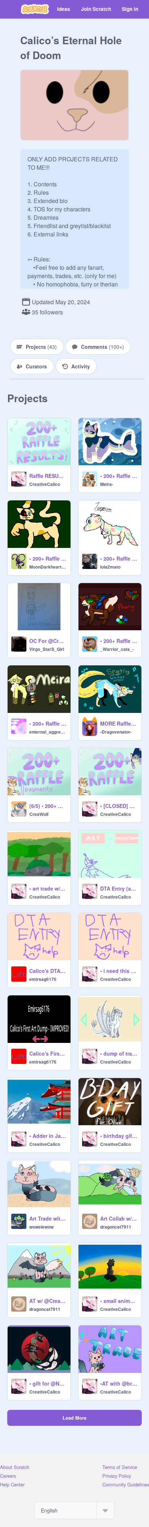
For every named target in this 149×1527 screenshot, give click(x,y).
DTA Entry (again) (118, 888)
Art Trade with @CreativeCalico (47, 1218)
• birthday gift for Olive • (118, 1135)
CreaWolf (38, 814)
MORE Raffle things (118, 723)
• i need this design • (118, 970)
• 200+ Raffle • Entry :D (118, 475)
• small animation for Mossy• (118, 1300)
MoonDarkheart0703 (47, 567)
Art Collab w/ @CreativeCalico (118, 1218)
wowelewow (41, 1226)
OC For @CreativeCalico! (47, 640)
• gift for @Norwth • (47, 1383)
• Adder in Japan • (47, 1135)
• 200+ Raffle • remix (47, 723)
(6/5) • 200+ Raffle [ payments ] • (47, 805)
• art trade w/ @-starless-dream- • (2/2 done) (47, 888)
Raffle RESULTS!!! (47, 475)
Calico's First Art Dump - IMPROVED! (47, 1053)
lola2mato (110, 567)
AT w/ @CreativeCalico (47, 1300)
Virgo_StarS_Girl (46, 649)
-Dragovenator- (116, 732)
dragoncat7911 (115, 1226)
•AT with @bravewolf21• (118, 1383)
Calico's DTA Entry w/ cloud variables (47, 970)
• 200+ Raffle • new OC (118, 640)
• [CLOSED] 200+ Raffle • (118, 805)
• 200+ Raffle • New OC (47, 558)
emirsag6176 (42, 979)
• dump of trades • (118, 1053)
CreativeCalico (44, 484)
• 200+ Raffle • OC (118, 558)
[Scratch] (35, 9)
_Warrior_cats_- (117, 649)
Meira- (106, 484)
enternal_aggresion (47, 732)
